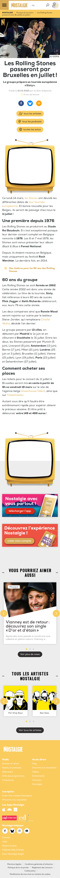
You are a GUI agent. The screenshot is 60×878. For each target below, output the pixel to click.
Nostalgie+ (37, 784)
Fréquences (8, 780)
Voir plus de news (30, 654)
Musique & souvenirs (24, 13)
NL (33, 5)
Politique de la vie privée (18, 868)
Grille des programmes (13, 776)
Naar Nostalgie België (13, 854)
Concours (36, 780)
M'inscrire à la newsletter (14, 800)
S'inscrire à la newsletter (44, 767)
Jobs (4, 841)
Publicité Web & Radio (13, 850)
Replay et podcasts (11, 767)
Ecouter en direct (10, 763)
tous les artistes (32, 113)
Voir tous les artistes (30, 730)
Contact (6, 837)
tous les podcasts (32, 121)
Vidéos (35, 772)
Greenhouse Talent (33, 391)
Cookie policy (30, 871)
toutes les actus (32, 129)
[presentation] (3, 613)
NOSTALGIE (7, 13)
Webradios (7, 772)
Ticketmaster (15, 395)
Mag (34, 763)
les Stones (31, 198)
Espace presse (9, 845)
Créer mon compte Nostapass (17, 795)
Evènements (38, 776)
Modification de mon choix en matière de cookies (30, 874)
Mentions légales (14, 864)
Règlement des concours (42, 868)
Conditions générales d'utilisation (39, 864)
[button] (26, 649)
